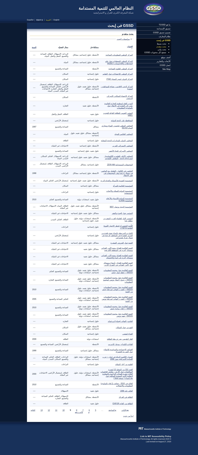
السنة (34, 47)
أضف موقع (165, 57)
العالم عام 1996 (126, 391)
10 (63, 410)
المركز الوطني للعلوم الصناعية (121, 69)
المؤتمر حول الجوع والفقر (122, 213)
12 (49, 410)
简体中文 (39, 20)
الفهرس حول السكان (124, 327)
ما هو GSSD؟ (164, 25)
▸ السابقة (112, 410)
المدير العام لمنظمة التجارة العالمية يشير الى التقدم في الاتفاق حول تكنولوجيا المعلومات (118, 105)
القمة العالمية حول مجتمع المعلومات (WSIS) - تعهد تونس (118, 315)
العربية (48, 20)
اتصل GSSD (165, 65)
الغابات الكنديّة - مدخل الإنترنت (120, 344)
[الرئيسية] (153, 9)
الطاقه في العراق (126, 397)
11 (56, 410)
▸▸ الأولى (125, 410)
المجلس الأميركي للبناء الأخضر (121, 151)
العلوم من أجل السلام (124, 364)
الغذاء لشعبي (127, 334)
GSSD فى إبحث (163, 40)
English (56, 20)
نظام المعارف (164, 36)
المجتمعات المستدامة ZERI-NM (120, 165)
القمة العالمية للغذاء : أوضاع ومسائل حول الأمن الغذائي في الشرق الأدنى (118, 264)
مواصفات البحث (123, 39)
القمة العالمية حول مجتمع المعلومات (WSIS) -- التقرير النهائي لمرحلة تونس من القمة (117, 299)
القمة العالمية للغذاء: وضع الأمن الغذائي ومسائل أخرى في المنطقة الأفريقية (117, 249)
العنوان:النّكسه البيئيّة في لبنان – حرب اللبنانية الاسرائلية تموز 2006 (117, 358)
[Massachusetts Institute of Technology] (99, 429)
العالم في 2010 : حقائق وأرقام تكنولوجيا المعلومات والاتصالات (117, 384)
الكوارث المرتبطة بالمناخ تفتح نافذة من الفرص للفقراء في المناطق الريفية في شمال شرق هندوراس (117, 235)
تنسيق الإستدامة (163, 28)
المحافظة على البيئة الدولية (122, 120)
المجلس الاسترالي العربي (122, 146)
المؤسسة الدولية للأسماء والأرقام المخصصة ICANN (119, 199)
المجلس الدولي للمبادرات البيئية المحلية (117, 140)
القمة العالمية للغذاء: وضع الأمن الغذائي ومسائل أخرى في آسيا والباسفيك (117, 256)
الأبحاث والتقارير (163, 61)
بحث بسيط (161, 44)
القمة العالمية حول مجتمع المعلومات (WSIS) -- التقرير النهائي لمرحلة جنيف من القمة (117, 289)
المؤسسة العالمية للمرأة (123, 186)
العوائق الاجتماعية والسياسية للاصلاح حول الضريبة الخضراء (118, 350)
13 (42, 410)
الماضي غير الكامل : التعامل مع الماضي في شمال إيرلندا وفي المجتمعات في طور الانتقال (117, 173)
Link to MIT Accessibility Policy (155, 436)
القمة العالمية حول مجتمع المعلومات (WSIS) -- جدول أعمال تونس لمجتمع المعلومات (118, 280)
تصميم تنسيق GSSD (161, 32)
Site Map (166, 69)
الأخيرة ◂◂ (79, 412)
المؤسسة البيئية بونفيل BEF (121, 207)
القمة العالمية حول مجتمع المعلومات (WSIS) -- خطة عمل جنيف (118, 271)
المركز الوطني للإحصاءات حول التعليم (118, 74)
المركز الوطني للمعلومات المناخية (119, 55)
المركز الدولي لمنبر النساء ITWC (119, 79)
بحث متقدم (161, 46)
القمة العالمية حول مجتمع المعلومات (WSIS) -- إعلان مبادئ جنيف (118, 307)
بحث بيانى (162, 49)
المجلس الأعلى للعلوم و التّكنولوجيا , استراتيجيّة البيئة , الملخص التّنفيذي (118, 157)
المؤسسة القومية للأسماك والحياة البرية (117, 181)
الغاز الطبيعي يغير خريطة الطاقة (120, 339)
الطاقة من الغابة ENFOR (123, 403)
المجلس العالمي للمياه (124, 134)
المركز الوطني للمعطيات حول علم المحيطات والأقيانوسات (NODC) (119, 62)
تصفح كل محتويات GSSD (155, 52)
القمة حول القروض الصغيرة (122, 243)
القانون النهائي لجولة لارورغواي (120, 321)
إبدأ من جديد (128, 416)
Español (30, 20)
